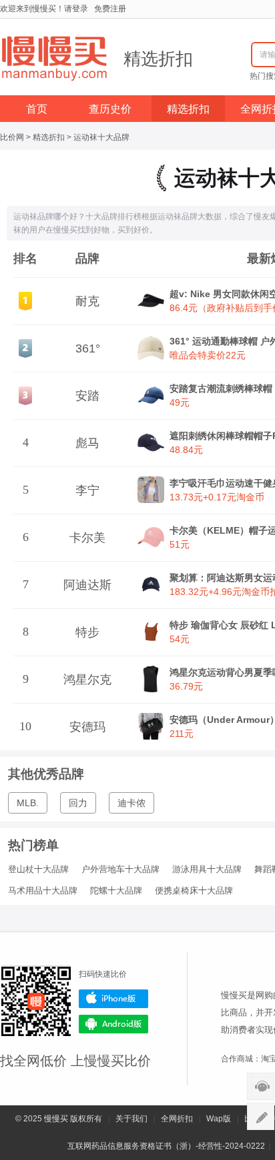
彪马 (87, 443)
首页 (36, 109)
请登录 (76, 8)
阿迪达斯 (87, 585)
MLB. (28, 803)
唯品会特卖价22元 (208, 355)
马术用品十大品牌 (42, 890)
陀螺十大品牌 (116, 890)
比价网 (12, 137)
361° (87, 348)
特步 (87, 632)
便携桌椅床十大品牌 (194, 890)
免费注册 (110, 8)
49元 (180, 402)
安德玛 (87, 727)
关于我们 (131, 1118)
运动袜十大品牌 (101, 137)
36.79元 (186, 686)
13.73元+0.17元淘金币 (217, 497)
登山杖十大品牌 (38, 869)
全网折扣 (177, 1118)
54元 (180, 639)
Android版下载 (113, 1024)
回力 (78, 803)
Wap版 (218, 1118)
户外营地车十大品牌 (120, 869)
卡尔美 (87, 537)
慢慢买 (56, 1118)
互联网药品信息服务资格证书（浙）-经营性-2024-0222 (166, 1146)
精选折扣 (158, 59)
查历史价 (110, 109)
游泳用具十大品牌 (207, 869)
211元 (182, 733)
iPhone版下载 (113, 998)
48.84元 (186, 449)
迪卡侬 (131, 803)
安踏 (87, 395)
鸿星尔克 (87, 679)
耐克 (87, 301)
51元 (180, 544)
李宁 (87, 490)
